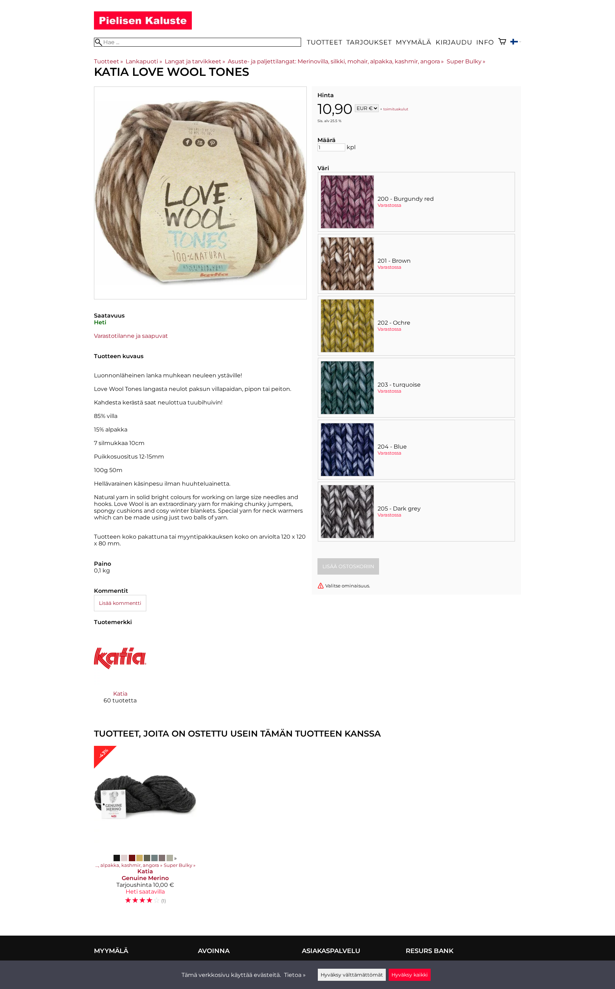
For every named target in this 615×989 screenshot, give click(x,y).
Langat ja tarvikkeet (195, 61)
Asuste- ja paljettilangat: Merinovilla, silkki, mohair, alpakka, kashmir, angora (336, 61)
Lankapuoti (144, 61)
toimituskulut (395, 108)
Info (485, 42)
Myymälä (413, 42)
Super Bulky (466, 61)
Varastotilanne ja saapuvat (131, 336)
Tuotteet (324, 42)
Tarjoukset (368, 42)
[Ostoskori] (502, 42)
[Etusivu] (143, 27)
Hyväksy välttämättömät (352, 975)
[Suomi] (515, 42)
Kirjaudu (454, 42)
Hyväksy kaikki (409, 975)
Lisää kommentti (120, 603)
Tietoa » (295, 975)
